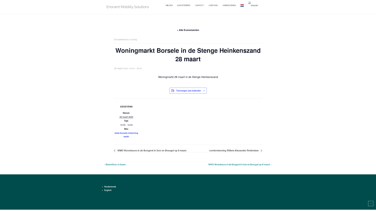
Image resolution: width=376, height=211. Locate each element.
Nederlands (110, 187)
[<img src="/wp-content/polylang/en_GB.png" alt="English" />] (253, 5)
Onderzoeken (229, 5)
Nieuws (169, 5)
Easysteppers (183, 5)
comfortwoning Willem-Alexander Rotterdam (234, 150)
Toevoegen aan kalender (188, 90)
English (107, 190)
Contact (199, 5)
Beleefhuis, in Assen (116, 164)
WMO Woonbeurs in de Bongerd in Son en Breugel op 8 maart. (152, 150)
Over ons (213, 5)
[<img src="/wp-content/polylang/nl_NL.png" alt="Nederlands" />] (242, 5)
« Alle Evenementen (188, 30)
